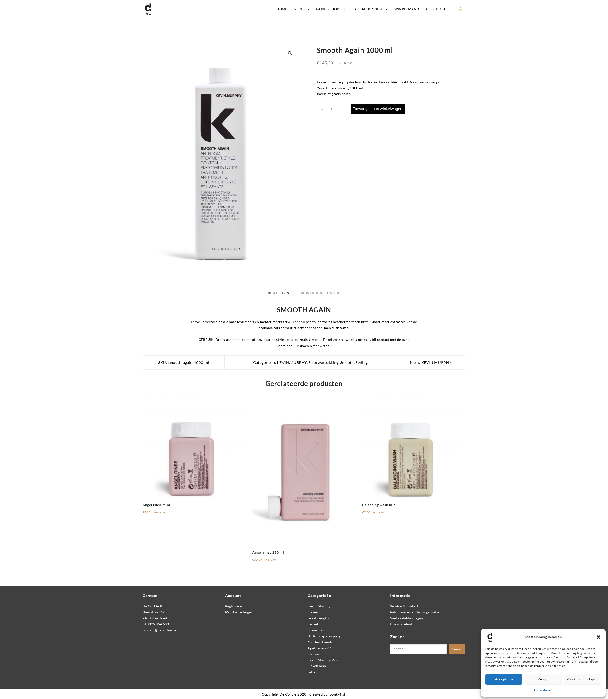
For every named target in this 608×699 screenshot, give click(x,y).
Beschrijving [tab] (280, 293)
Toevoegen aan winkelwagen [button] (169, 514)
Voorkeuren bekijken (582, 679)
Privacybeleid (543, 690)
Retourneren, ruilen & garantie (414, 612)
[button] (598, 637)
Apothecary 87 (319, 648)
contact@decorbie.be (159, 630)
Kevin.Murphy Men (323, 660)
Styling (362, 362)
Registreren (234, 606)
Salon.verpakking (323, 362)
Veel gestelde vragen (406, 618)
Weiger (543, 679)
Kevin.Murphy (319, 606)
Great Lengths (319, 618)
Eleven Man (317, 666)
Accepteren (504, 679)
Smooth (347, 362)
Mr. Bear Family (320, 642)
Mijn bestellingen (239, 612)
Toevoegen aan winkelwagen (377, 109)
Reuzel (313, 624)
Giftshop (315, 672)
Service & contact (404, 606)
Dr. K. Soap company (324, 636)
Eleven (313, 612)
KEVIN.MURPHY (292, 362)
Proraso (314, 654)
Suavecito (315, 630)
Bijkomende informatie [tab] (318, 293)
